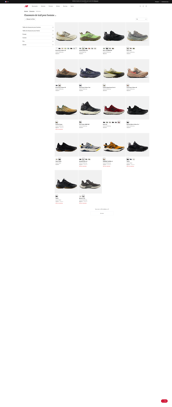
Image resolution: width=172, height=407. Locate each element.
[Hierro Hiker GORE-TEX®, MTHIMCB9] (80, 122)
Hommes (26, 11)
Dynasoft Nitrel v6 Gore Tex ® (133, 124)
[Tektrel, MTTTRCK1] (56, 196)
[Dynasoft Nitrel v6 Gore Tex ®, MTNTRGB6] (128, 122)
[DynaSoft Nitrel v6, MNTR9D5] (86, 159)
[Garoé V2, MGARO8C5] (119, 122)
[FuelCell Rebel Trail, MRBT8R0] (86, 48)
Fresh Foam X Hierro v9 (60, 50)
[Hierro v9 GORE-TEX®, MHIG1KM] (110, 48)
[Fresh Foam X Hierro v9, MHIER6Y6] (77, 48)
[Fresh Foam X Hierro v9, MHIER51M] (65, 48)
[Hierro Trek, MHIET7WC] (128, 48)
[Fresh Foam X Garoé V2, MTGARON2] (56, 85)
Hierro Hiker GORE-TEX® (84, 124)
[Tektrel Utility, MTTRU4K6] (59, 159)
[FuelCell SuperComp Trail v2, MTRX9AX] (104, 85)
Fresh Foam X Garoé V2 (60, 87)
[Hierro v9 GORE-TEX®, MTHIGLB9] (107, 48)
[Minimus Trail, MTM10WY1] (83, 196)
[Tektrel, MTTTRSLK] (128, 159)
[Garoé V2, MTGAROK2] (104, 122)
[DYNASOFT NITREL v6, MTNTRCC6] (104, 159)
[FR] (5, 2)
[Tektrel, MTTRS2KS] (134, 159)
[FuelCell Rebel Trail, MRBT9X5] (89, 48)
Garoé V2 (105, 124)
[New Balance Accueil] (26, 6)
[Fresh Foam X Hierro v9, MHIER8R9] (74, 48)
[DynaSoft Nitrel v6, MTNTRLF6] (80, 159)
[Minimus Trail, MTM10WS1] (80, 196)
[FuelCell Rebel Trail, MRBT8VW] (95, 48)
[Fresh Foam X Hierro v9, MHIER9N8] (62, 48)
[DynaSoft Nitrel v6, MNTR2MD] (89, 159)
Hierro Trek (129, 50)
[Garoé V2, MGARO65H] (116, 122)
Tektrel (128, 161)
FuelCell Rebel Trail (83, 50)
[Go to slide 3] (86, 3)
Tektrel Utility (58, 161)
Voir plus (95, 1)
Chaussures (31, 11)
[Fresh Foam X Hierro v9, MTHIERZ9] (59, 48)
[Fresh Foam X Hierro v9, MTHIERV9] (128, 85)
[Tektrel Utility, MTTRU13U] (56, 159)
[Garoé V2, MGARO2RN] (113, 122)
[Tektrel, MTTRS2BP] (131, 159)
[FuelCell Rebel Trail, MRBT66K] (83, 48)
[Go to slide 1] (85, 3)
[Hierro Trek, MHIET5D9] (131, 48)
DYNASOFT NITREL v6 (108, 161)
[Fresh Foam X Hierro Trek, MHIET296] (80, 85)
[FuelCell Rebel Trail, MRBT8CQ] (92, 48)
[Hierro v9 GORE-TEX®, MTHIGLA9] (104, 48)
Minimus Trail (82, 198)
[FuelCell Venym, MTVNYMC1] (56, 122)
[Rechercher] (140, 6)
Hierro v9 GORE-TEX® (107, 50)
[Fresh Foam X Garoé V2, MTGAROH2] (59, 85)
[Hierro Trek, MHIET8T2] (134, 48)
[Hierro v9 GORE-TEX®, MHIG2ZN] (113, 48)
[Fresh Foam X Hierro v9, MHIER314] (68, 48)
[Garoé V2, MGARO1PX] (107, 122)
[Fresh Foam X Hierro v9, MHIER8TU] (71, 48)
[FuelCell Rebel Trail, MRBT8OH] (80, 48)
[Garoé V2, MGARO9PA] (110, 122)
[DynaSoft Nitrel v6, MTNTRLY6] (83, 159)
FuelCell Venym (58, 124)
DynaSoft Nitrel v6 (83, 161)
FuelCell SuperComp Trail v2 (109, 87)
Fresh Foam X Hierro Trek (84, 87)
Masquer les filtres (30, 19)
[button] (143, 6)
